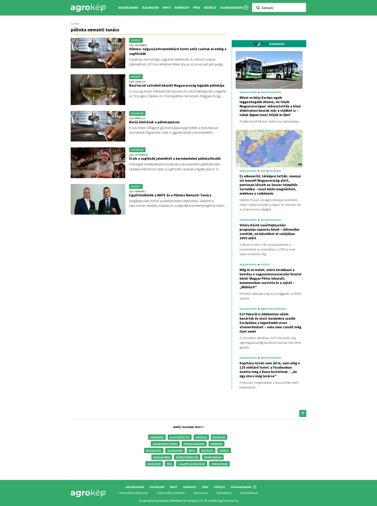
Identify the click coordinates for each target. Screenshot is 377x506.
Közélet (224, 450)
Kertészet (207, 450)
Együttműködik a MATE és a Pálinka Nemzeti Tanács (170, 195)
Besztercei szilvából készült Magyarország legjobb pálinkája (176, 85)
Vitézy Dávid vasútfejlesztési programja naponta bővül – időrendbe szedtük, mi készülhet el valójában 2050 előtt (269, 231)
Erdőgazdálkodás (194, 443)
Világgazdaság (231, 7)
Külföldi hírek (161, 457)
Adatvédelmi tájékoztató (133, 493)
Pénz (169, 463)
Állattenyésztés (180, 437)
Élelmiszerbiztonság (165, 443)
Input (192, 450)
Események (216, 443)
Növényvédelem (213, 457)
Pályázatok (154, 463)
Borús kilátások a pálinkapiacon (154, 122)
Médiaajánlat (224, 493)
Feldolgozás (153, 450)
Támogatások (219, 463)
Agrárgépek (157, 437)
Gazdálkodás (175, 450)
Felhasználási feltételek (171, 493)
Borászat (182, 7)
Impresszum (201, 493)
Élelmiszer (219, 437)
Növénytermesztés (187, 457)
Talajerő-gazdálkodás (191, 463)
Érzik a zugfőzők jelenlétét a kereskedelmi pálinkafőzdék (175, 158)
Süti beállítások (249, 493)
